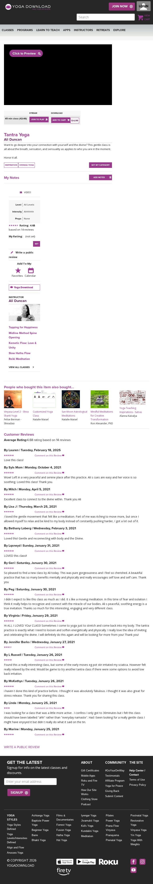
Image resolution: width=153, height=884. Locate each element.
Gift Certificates (90, 770)
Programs (25, 30)
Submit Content (114, 796)
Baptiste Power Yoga (40, 822)
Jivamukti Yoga (90, 820)
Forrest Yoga (63, 824)
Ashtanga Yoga (40, 815)
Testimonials (112, 775)
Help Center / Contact (137, 772)
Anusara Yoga (15, 852)
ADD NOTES (99, 177)
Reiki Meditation (19, 359)
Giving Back (112, 791)
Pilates (110, 815)
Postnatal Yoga (139, 815)
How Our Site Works (88, 792)
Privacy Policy (137, 784)
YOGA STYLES (12, 817)
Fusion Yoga (63, 830)
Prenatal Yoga (114, 840)
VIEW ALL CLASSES (19, 367)
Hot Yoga (61, 840)
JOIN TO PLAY (37, 119)
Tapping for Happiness (23, 327)
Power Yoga (113, 820)
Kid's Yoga (87, 825)
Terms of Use (137, 779)
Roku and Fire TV (89, 782)
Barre (35, 835)
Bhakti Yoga (39, 840)
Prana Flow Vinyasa (112, 827)
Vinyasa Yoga (138, 830)
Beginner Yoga (40, 830)
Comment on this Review (49, 455)
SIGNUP (17, 792)
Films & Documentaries (65, 817)
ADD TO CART (59, 120)
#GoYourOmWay (115, 770)
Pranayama (112, 835)
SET (36, 244)
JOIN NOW (120, 6)
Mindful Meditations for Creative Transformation (102, 415)
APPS (66, 30)
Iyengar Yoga (88, 815)
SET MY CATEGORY (100, 165)
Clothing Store (89, 799)
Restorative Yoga (137, 822)
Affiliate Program (115, 780)
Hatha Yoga (63, 835)
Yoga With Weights (136, 842)
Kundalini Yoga (89, 830)
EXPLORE (119, 30)
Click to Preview (24, 53)
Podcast (86, 804)
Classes (8, 30)
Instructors (83, 30)
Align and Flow (15, 847)
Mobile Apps (88, 775)
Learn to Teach (48, 30)
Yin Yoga (135, 835)
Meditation (87, 836)
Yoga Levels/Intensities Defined (16, 838)
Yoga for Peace (114, 785)
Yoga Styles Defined (14, 826)
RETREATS (103, 30)
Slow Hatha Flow (19, 353)
